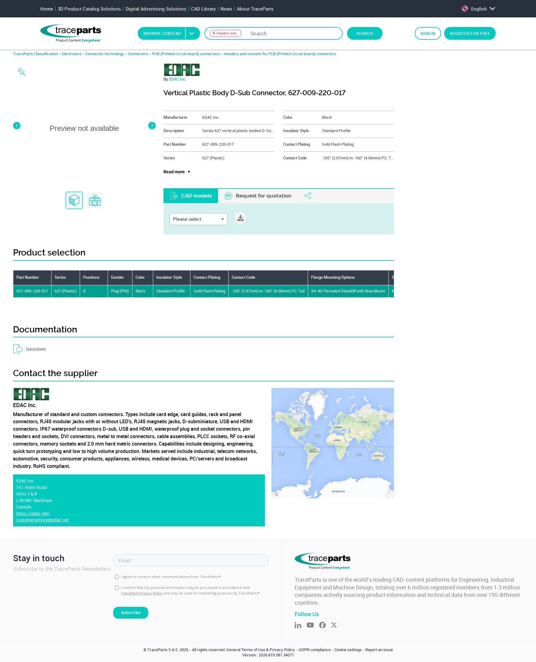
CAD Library (203, 9)
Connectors (138, 53)
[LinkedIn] (300, 625)
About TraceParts (255, 9)
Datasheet (36, 349)
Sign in (428, 33)
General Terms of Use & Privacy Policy (260, 649)
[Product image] (95, 200)
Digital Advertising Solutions (156, 9)
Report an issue (379, 649)
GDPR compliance (315, 649)
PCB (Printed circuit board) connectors (186, 53)
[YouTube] (312, 625)
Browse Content (162, 33)
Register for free (470, 33)
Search (364, 33)
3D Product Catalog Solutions (89, 9)
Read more (174, 171)
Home (46, 9)
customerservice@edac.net (42, 520)
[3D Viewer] (74, 200)
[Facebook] (325, 625)
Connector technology (104, 53)
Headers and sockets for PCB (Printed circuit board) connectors (280, 53)
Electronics (72, 53)
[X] (336, 625)
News (226, 9)
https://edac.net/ (33, 513)
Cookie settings (348, 649)
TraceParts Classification (35, 53)
